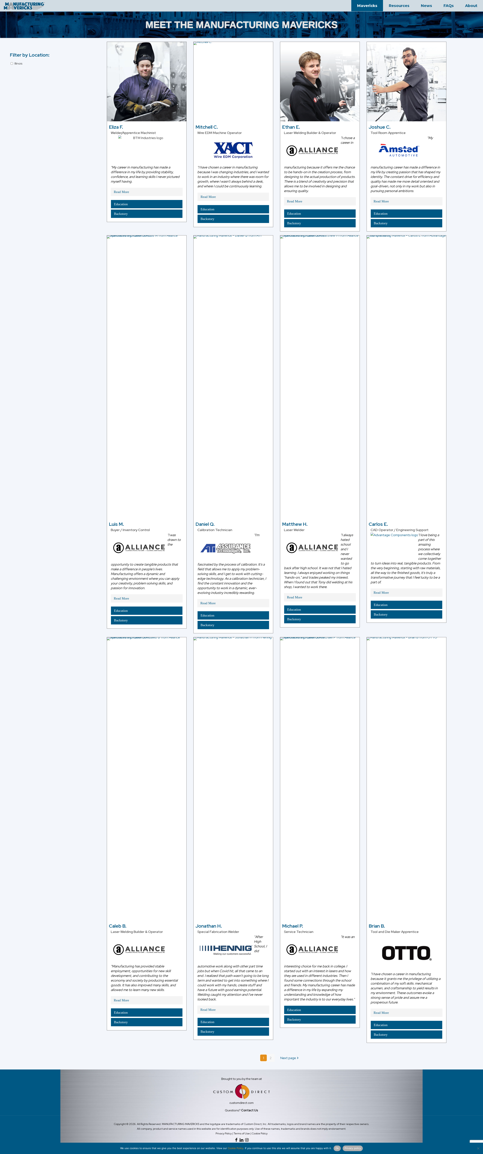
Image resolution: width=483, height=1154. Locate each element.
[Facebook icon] (236, 1140)
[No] (478, 1148)
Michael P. (292, 926)
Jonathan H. (208, 926)
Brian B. (377, 926)
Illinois (18, 63)
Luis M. (116, 524)
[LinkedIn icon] (241, 1140)
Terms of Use (242, 1133)
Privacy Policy (224, 1133)
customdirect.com (241, 1103)
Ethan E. (291, 127)
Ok (337, 1148)
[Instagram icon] (247, 1140)
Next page (288, 1058)
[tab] (146, 192)
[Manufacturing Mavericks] (24, 5)
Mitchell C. (206, 127)
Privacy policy (353, 1148)
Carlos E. (378, 524)
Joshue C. (380, 127)
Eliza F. (116, 127)
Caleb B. (117, 926)
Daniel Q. (205, 524)
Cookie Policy (260, 1133)
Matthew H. (295, 524)
